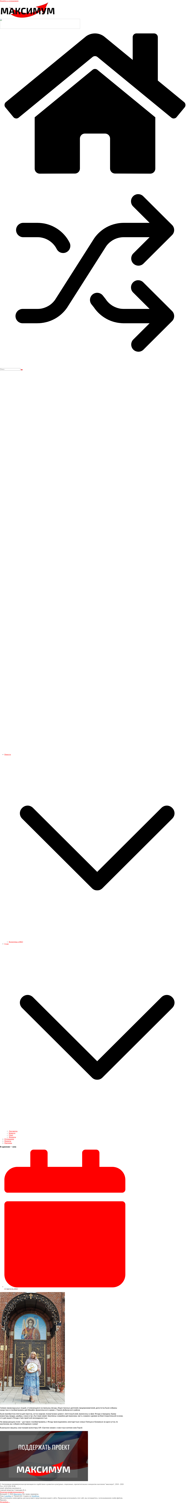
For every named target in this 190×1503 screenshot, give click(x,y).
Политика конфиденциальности (12, 1492)
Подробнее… (5, 1502)
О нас (6, 944)
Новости (7, 754)
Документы (13, 1131)
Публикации (9, 1139)
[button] (97, 940)
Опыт (11, 1135)
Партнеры (8, 1143)
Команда (12, 1133)
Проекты (7, 1141)
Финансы (12, 1137)
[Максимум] (95, 177)
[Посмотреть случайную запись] (95, 367)
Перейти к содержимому (9, 1)
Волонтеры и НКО (16, 942)
